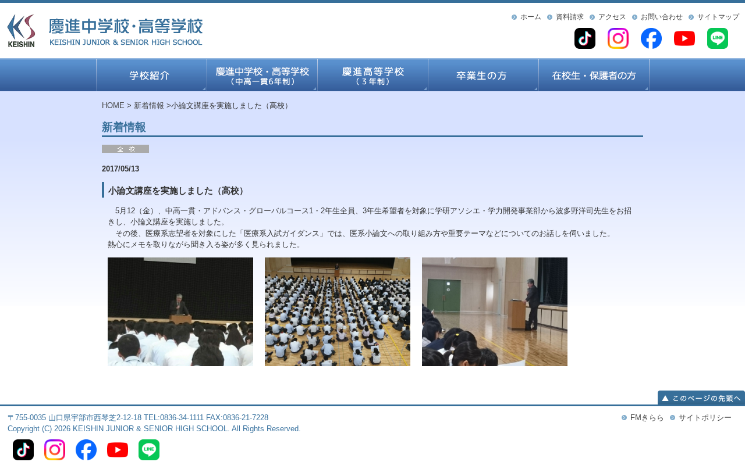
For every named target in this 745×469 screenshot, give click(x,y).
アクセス (612, 16)
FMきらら (647, 417)
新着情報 (149, 105)
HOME (113, 105)
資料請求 (570, 16)
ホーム (530, 16)
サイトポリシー (705, 417)
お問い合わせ (662, 16)
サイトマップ (718, 16)
